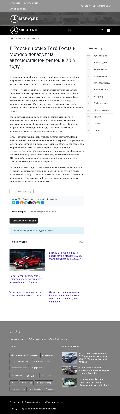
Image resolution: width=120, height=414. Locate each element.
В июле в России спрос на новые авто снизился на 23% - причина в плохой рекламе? (66, 255)
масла (50, 389)
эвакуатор (48, 355)
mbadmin (53, 199)
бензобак (27, 383)
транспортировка (21, 361)
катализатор (19, 389)
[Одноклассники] (22, 202)
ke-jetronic (36, 389)
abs (15, 383)
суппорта (17, 375)
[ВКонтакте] (17, 202)
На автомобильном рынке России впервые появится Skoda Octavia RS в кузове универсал (64, 297)
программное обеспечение (25, 355)
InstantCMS (50, 408)
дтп (33, 375)
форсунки (37, 368)
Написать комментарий (23, 220)
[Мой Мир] (42, 202)
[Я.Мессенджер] (13, 202)
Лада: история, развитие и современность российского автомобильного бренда (26, 279)
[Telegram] (26, 202)
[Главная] (12, 38)
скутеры (47, 375)
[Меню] (109, 30)
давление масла (43, 361)
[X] (30, 202)
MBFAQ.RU (15, 408)
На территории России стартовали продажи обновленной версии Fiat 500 (94, 382)
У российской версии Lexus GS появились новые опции (25, 294)
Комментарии (19, 211)
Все (81, 242)
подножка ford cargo (22, 191)
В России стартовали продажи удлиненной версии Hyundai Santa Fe (94, 370)
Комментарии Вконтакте (43, 211)
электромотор (44, 383)
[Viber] (34, 202)
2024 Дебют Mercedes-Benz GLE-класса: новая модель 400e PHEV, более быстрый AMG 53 (93, 357)
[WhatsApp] (38, 202)
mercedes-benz (20, 368)
